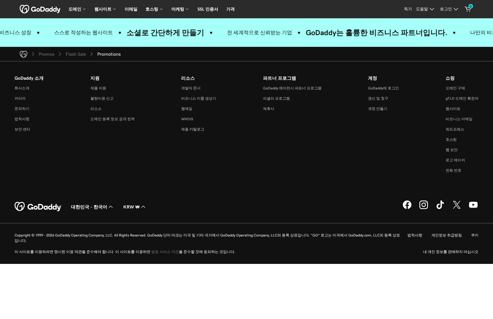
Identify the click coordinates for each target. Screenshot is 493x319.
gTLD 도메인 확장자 (462, 98)
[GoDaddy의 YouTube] (473, 208)
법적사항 (22, 119)
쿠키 (474, 235)
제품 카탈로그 (192, 129)
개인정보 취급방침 (446, 235)
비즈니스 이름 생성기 (198, 98)
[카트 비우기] (468, 9)
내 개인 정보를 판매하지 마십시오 (450, 252)
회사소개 (22, 88)
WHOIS (187, 119)
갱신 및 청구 (378, 98)
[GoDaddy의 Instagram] (424, 208)
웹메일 (186, 109)
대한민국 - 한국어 (89, 206)
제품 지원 (98, 88)
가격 (230, 9)
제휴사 (268, 109)
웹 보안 (452, 150)
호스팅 (451, 139)
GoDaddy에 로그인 (383, 88)
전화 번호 (453, 170)
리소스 (96, 109)
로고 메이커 (455, 160)
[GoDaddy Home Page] (38, 207)
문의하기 (22, 109)
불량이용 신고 (102, 98)
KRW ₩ (131, 206)
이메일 (131, 9)
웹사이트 (453, 109)
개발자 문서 (191, 88)
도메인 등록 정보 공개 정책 (112, 119)
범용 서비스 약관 (165, 252)
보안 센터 (22, 129)
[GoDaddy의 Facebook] (407, 208)
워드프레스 (455, 129)
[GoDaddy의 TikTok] (440, 208)
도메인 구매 (455, 88)
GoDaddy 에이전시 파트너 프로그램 (292, 88)
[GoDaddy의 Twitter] (457, 208)
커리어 (20, 98)
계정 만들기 (377, 109)
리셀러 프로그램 (276, 98)
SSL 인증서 (207, 9)
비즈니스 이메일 (459, 119)
